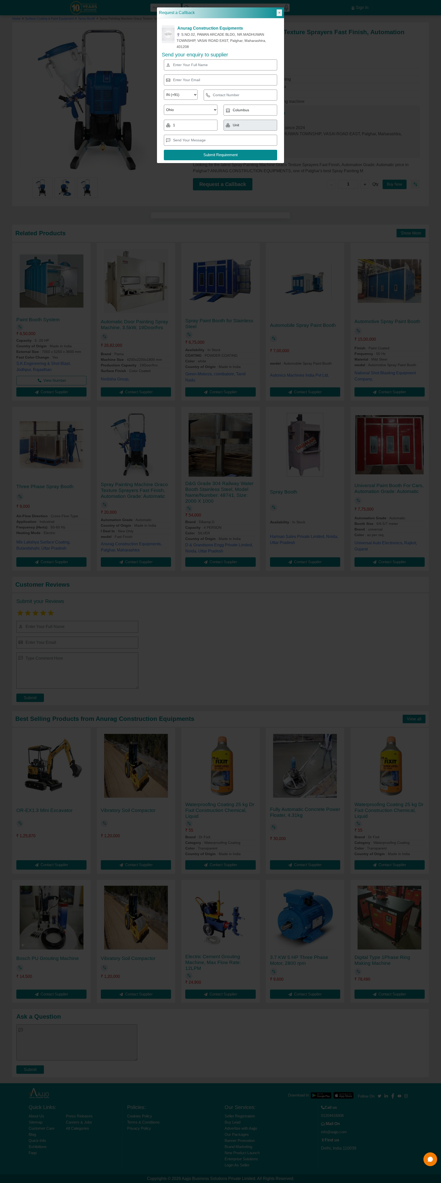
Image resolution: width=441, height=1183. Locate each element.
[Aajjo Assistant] (430, 1159)
